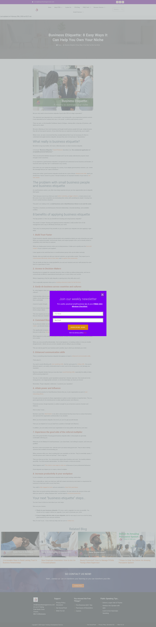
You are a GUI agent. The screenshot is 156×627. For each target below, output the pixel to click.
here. (85, 333)
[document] (78, 313)
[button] (102, 295)
